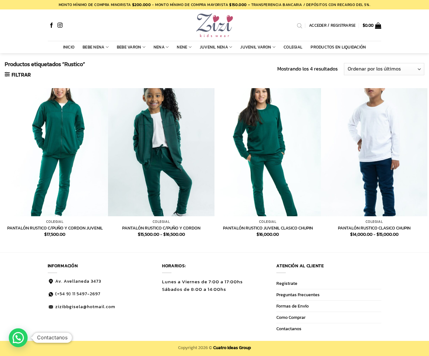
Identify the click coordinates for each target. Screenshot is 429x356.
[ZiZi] (214, 25)
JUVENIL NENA (214, 47)
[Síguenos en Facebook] (51, 25)
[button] (372, 25)
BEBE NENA (93, 47)
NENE (182, 47)
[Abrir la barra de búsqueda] (299, 25)
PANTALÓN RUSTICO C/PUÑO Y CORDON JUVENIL (55, 228)
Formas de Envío (292, 305)
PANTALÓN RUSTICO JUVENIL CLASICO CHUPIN (268, 228)
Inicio (69, 47)
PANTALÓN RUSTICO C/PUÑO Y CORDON (161, 228)
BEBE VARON (129, 47)
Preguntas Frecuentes (298, 294)
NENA (159, 47)
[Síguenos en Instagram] (59, 25)
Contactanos (288, 328)
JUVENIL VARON (255, 47)
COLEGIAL (293, 47)
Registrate (286, 283)
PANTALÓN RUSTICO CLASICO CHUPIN (374, 228)
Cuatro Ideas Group (232, 347)
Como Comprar (291, 317)
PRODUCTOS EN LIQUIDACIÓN (338, 47)
